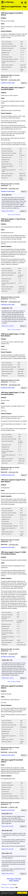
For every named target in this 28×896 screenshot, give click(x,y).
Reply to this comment (7, 211)
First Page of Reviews (14, 879)
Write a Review (14, 881)
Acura (7, 887)
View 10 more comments (14, 681)
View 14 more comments (14, 329)
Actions (23, 83)
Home (2, 887)
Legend (12, 887)
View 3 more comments (14, 214)
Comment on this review (8, 83)
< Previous (4, 884)
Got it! (22, 892)
